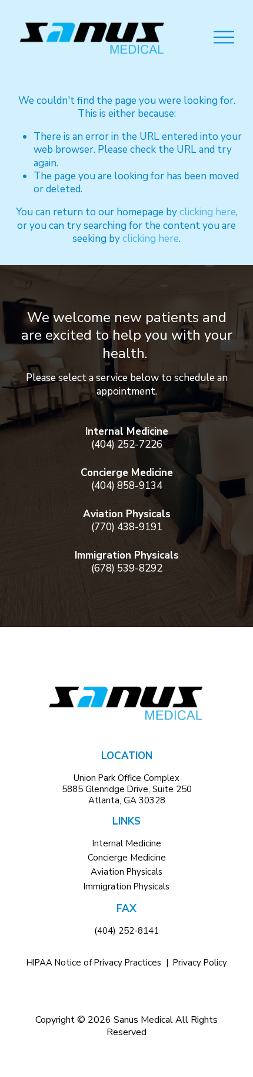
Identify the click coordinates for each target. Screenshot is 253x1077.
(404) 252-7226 (126, 444)
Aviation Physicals (126, 872)
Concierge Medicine (127, 857)
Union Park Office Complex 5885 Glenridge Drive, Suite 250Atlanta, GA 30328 (127, 790)
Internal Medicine (126, 843)
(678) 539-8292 (126, 568)
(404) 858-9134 (126, 486)
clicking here (207, 212)
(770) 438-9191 (126, 527)
